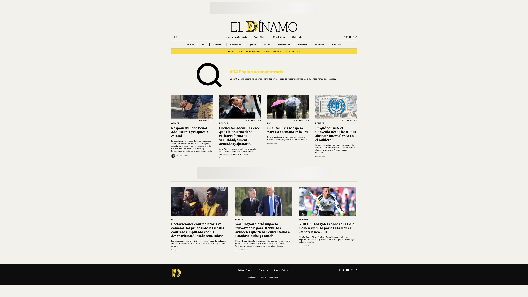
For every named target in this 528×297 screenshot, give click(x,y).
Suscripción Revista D (236, 37)
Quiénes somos (245, 270)
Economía (217, 44)
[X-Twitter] (347, 37)
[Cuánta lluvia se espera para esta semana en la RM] (288, 107)
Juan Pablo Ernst (241, 250)
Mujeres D (297, 37)
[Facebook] (344, 37)
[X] (343, 270)
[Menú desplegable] (172, 37)
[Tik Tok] (356, 270)
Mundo (267, 44)
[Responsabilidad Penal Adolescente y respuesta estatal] (192, 107)
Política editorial (282, 270)
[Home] (264, 26)
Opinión (252, 44)
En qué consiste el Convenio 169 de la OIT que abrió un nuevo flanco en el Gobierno (336, 133)
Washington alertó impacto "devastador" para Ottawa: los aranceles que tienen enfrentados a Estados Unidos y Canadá (262, 229)
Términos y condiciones (270, 277)
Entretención (284, 44)
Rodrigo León (224, 158)
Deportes (302, 44)
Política (190, 44)
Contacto (263, 270)
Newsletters (279, 37)
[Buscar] (175, 37)
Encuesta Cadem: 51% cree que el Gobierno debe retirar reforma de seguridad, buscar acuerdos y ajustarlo (239, 135)
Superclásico (294, 51)
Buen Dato (337, 44)
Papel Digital (260, 37)
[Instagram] (353, 37)
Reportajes (235, 44)
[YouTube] (350, 37)
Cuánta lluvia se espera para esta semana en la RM (287, 129)
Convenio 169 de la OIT (274, 51)
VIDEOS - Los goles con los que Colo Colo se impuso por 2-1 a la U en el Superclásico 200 (326, 227)
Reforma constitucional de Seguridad (244, 51)
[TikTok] (356, 37)
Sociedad (319, 44)
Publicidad (252, 277)
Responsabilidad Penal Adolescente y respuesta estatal (190, 131)
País (203, 44)
